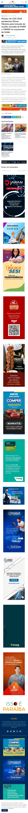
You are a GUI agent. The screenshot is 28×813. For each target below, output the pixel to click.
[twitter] (11, 731)
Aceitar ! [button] (4, 810)
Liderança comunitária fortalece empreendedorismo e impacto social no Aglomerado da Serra (6, 136)
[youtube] (14, 731)
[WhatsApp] (16, 117)
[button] (2, 2)
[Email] (19, 117)
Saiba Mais (11, 808)
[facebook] (7, 731)
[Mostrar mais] (22, 117)
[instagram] (17, 731)
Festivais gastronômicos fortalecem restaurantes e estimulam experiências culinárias (20, 135)
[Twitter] (13, 117)
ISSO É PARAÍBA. (12, 16)
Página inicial (4, 16)
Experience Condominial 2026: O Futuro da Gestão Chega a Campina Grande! (7, 154)
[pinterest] (20, 731)
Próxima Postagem (21, 170)
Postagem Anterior (6, 170)
